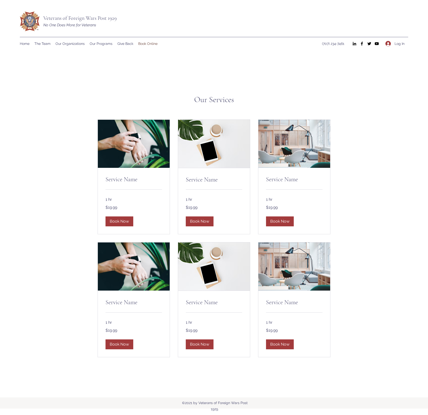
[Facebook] (361, 43)
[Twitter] (369, 43)
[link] (134, 179)
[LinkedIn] (354, 43)
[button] (119, 221)
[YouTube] (376, 43)
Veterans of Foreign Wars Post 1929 (80, 18)
